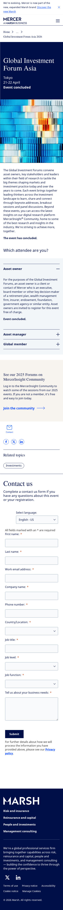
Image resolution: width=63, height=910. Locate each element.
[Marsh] (21, 801)
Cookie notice (10, 891)
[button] (59, 7)
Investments (14, 466)
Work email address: (18, 569)
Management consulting (20, 831)
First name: (12, 534)
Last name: (12, 552)
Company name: (15, 587)
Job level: (10, 657)
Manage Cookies (31, 891)
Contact (9, 432)
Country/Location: (16, 622)
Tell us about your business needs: (27, 693)
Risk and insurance (16, 811)
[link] (6, 441)
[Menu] (57, 21)
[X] (7, 877)
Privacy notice (29, 886)
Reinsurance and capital (19, 818)
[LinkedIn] (18, 877)
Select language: (26, 513)
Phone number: (15, 605)
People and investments (19, 824)
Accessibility (48, 886)
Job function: (13, 675)
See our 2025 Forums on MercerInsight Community (24, 377)
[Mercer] (15, 20)
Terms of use (10, 886)
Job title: (10, 640)
